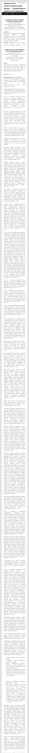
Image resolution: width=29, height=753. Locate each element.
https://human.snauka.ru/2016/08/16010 (12, 84)
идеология (6, 43)
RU (16, 13)
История (10, 74)
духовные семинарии (20, 42)
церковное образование (16, 45)
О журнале (6, 13)
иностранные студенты (15, 43)
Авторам (12, 13)
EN (19, 13)
